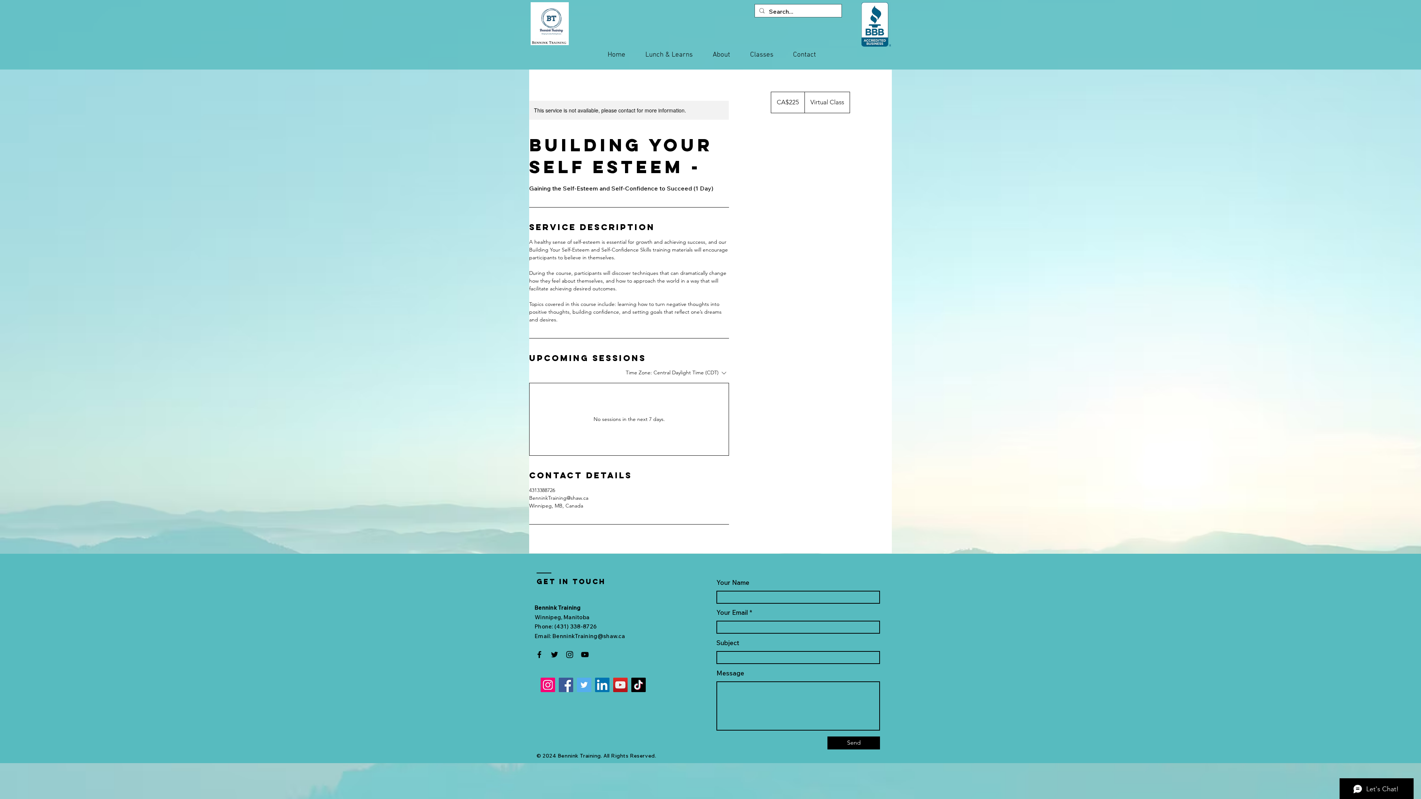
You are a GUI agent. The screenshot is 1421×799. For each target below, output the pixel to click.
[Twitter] (554, 654)
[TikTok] (638, 685)
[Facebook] (539, 654)
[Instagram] (569, 654)
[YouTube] (584, 654)
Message (730, 673)
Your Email (732, 612)
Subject (727, 643)
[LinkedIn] (602, 685)
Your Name (732, 582)
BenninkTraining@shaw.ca (588, 636)
